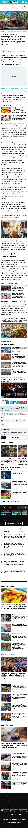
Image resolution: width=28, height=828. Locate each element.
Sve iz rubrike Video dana (14, 523)
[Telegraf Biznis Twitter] (12, 814)
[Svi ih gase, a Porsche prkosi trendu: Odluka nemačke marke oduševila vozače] (6, 785)
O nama (3, 819)
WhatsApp (23, 408)
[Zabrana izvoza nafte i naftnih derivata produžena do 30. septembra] (6, 628)
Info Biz (2, 31)
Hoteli (2, 424)
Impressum (14, 819)
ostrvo (12, 420)
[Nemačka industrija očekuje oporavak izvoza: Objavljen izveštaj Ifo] (6, 494)
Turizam (18, 420)
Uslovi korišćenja (22, 819)
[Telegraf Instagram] (16, 814)
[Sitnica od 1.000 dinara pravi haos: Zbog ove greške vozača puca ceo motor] (6, 776)
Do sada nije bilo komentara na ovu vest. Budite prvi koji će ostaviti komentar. (13, 433)
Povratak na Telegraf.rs (5, 2)
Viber (2, 410)
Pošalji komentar (16, 437)
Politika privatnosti (11, 822)
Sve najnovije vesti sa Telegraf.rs (14, 579)
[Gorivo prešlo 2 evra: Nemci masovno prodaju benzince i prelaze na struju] (6, 766)
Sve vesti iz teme (14, 501)
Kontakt (19, 822)
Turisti (23, 420)
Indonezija (7, 420)
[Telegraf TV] (20, 814)
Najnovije (7, 586)
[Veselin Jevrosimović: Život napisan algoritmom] (6, 475)
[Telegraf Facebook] (7, 814)
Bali (17, 55)
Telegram (7, 410)
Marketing (8, 819)
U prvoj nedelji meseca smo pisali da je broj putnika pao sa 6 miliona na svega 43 (14, 91)
